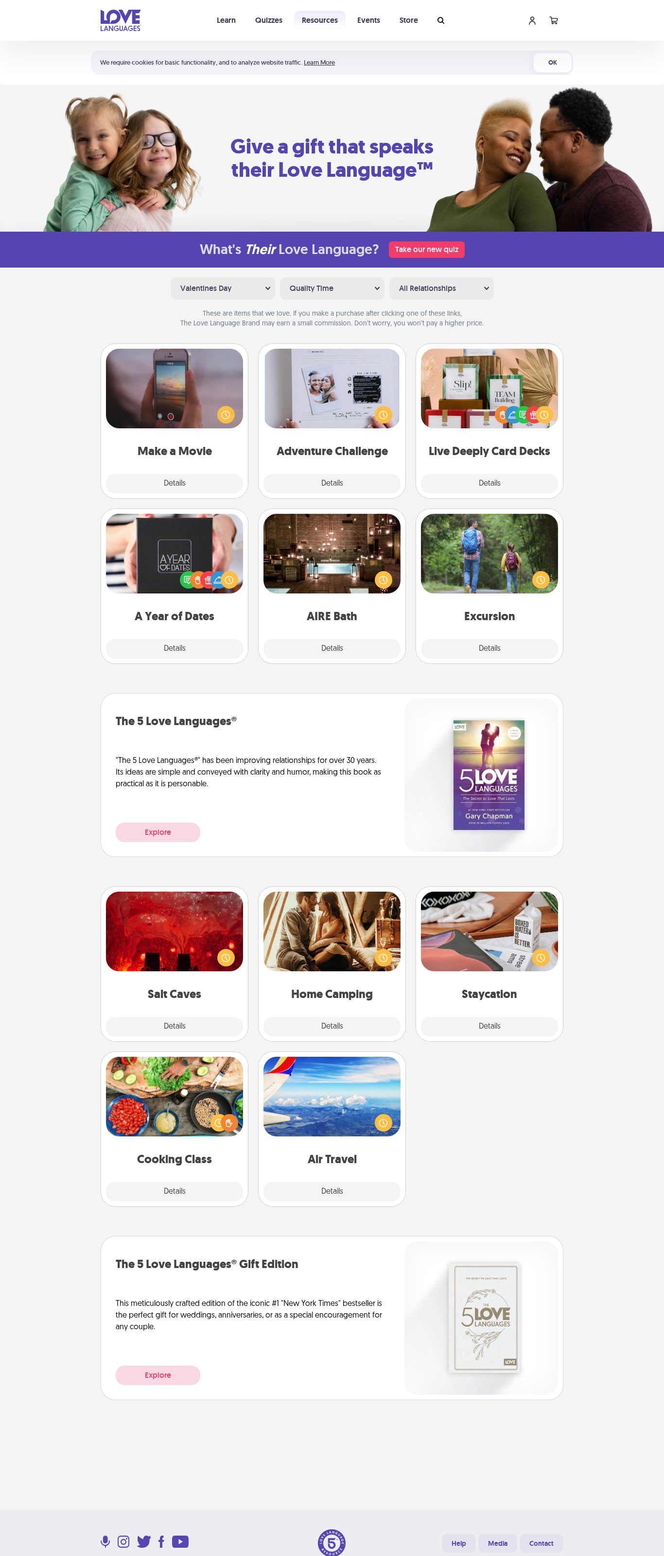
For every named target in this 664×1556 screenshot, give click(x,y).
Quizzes (268, 20)
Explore (158, 832)
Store (409, 20)
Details (175, 484)
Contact (541, 1543)
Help (459, 1543)
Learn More (319, 62)
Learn (226, 20)
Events (368, 20)
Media (497, 1543)
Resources (320, 20)
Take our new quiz (426, 249)
